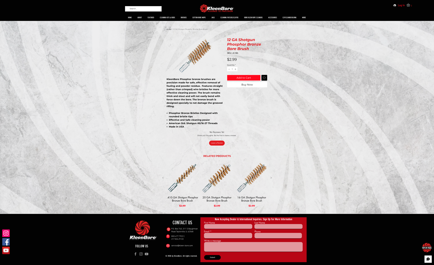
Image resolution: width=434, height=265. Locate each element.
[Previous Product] (163, 177)
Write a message (212, 241)
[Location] (168, 229)
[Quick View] (182, 178)
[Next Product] (271, 177)
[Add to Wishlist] (264, 78)
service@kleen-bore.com (182, 246)
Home (169, 29)
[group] (217, 186)
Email (206, 231)
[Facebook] (6, 242)
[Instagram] (6, 233)
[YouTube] (6, 250)
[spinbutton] (232, 69)
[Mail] (168, 246)
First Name (209, 223)
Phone (258, 231)
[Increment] (235, 69)
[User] (168, 236)
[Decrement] (228, 69)
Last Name (259, 223)
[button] (410, 5)
